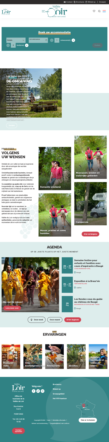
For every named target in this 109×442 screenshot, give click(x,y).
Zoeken (97, 45)
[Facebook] (33, 391)
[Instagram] (42, 391)
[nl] (104, 11)
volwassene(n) (65, 40)
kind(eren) (20, 45)
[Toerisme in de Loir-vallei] (58, 11)
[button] (99, 11)
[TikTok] (38, 391)
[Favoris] (94, 11)
